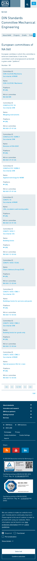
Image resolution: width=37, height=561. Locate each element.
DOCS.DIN (9, 428)
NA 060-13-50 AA (9, 254)
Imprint (6, 438)
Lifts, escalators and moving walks (15, 209)
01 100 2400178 (19, 476)
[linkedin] (25, 450)
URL (6, 90)
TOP (33, 393)
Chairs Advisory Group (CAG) (13, 269)
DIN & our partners (9, 411)
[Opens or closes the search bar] (27, 4)
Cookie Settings (24, 435)
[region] (18, 528)
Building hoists (8, 240)
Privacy (17, 432)
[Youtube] (16, 450)
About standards (8, 405)
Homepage (7, 432)
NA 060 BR (7, 97)
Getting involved (8, 414)
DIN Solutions (22, 425)
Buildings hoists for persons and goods (17, 301)
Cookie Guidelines (10, 435)
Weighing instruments (11, 115)
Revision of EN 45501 (11, 146)
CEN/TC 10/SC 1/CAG (11, 263)
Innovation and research (11, 408)
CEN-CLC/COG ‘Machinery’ (13, 83)
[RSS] (6, 450)
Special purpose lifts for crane (14, 364)
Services (6, 418)
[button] (9, 541)
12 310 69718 (24, 498)
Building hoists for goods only (14, 332)
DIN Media (9, 425)
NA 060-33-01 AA (9, 223)
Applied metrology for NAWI (13, 177)
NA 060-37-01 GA (9, 128)
